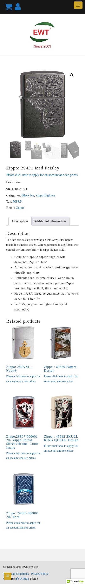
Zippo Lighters (45, 195)
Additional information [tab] (50, 221)
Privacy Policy (39, 573)
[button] (72, 75)
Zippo (20, 207)
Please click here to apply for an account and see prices (42, 175)
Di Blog (24, 578)
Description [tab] (20, 221)
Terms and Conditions (16, 573)
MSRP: (17, 201)
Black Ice (28, 195)
